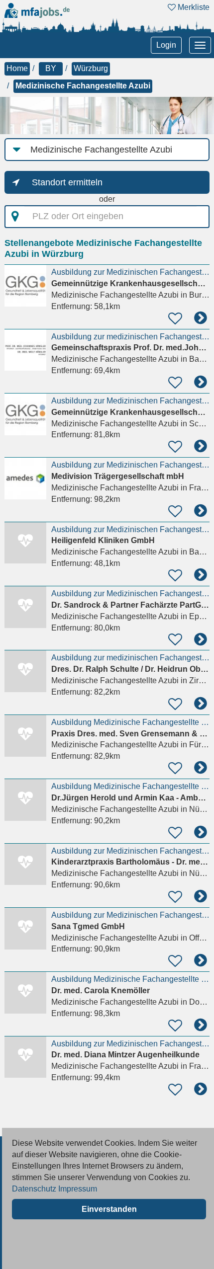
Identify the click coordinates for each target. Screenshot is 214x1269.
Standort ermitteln (67, 182)
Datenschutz (34, 1189)
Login (166, 45)
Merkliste (193, 7)
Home (17, 68)
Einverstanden (109, 1209)
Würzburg (91, 68)
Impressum (77, 1189)
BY (50, 68)
